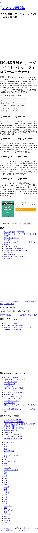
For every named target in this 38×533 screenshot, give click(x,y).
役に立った (27, 223)
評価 (5, 489)
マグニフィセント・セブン (14, 396)
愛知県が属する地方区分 (13, 439)
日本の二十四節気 (10, 426)
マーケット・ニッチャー (11, 111)
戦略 (32, 302)
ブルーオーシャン (10, 246)
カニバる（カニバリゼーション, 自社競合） (20, 242)
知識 (24, 528)
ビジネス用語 (9, 451)
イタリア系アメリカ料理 (13, 420)
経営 (5, 304)
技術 (5, 482)
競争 (36, 302)
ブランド (7, 514)
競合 (1, 304)
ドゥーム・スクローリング (14, 390)
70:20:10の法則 (12, 323)
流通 (5, 495)
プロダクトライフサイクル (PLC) (16, 250)
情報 (5, 522)
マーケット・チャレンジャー (13, 105)
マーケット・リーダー (11, 103)
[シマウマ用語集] (12, 8)
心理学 (6, 453)
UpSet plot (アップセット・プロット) (17, 379)
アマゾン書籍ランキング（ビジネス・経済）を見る (18, 315)
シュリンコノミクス (11, 401)
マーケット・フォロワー (11, 108)
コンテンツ (8, 506)
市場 (28, 302)
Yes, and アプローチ (11, 377)
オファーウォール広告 (12, 398)
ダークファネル (9, 403)
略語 (5, 478)
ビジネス (8, 302)
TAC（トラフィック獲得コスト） (19, 327)
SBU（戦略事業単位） (15, 325)
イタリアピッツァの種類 (13, 436)
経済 (9, 304)
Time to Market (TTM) (11, 254)
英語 (5, 457)
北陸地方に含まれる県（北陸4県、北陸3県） (20, 424)
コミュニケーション (11, 455)
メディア (7, 503)
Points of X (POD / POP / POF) (14, 232)
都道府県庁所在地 (10, 430)
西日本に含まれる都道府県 (14, 422)
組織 (5, 501)
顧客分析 (7, 518)
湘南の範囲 (8, 432)
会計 (5, 516)
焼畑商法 (7, 244)
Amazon (19, 209)
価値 (5, 499)
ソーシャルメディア (11, 461)
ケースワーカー (9, 386)
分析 (5, 463)
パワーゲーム (9, 259)
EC (5, 524)
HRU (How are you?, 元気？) (14, 388)
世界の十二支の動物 (11, 434)
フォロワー (8, 240)
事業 (5, 491)
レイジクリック (9, 384)
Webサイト (8, 520)
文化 (5, 465)
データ (6, 487)
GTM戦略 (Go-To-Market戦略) (14, 248)
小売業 (6, 493)
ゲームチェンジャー (11, 238)
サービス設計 (9, 510)
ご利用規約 (8, 530)
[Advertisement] (19, 40)
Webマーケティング (11, 470)
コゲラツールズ (19, 530)
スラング (7, 468)
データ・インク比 (10, 382)
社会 (5, 476)
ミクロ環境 (8, 252)
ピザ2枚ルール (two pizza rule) (14, 392)
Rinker (22, 206)
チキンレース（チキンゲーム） (15, 256)
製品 (12, 304)
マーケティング (17, 302)
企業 (25, 302)
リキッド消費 (9, 394)
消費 (5, 459)
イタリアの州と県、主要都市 (14, 428)
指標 (5, 472)
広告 (5, 497)
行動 (5, 474)
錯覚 (5, 512)
